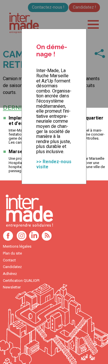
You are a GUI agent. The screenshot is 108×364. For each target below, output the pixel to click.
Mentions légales (17, 246)
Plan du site (12, 253)
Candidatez (12, 267)
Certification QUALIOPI (21, 281)
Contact (9, 260)
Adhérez (10, 274)
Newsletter (12, 287)
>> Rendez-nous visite (53, 164)
